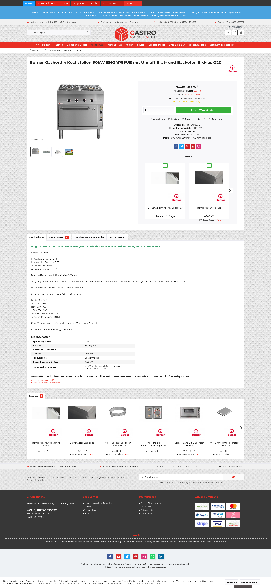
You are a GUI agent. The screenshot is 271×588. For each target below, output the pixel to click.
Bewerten (217, 119)
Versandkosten (91, 510)
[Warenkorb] (241, 32)
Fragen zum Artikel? (195, 119)
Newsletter (145, 506)
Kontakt (88, 506)
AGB (86, 513)
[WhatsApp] (152, 556)
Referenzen (133, 3)
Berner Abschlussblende (209, 208)
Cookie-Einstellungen (150, 503)
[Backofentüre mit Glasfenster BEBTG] (189, 412)
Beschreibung (36, 237)
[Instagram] (198, 146)
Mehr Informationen (151, 583)
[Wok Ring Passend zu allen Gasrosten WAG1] (117, 412)
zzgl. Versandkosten (192, 94)
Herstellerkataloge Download (98, 503)
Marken (29, 3)
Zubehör (35, 396)
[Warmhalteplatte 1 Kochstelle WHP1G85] (225, 412)
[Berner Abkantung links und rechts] (165, 178)
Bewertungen (58, 237)
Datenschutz (146, 510)
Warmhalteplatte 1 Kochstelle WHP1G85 (224, 444)
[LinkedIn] (161, 556)
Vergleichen (158, 119)
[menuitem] (235, 27)
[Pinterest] (187, 146)
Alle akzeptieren (249, 582)
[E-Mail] (193, 146)
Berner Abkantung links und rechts (165, 208)
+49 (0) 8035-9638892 (42, 510)
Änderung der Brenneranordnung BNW (153, 444)
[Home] (37, 45)
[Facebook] (176, 146)
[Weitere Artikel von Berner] (232, 68)
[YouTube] (118, 556)
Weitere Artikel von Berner (46, 382)
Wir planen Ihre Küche (85, 3)
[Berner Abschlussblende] (209, 178)
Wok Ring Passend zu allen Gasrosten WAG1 (117, 444)
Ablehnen (232, 582)
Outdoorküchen (112, 3)
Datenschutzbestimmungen (177, 482)
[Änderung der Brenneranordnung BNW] (153, 412)
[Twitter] (181, 146)
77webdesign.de (159, 567)
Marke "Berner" (117, 237)
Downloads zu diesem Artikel (89, 237)
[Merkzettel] (235, 32)
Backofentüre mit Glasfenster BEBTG (189, 444)
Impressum (146, 513)
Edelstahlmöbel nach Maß (53, 3)
